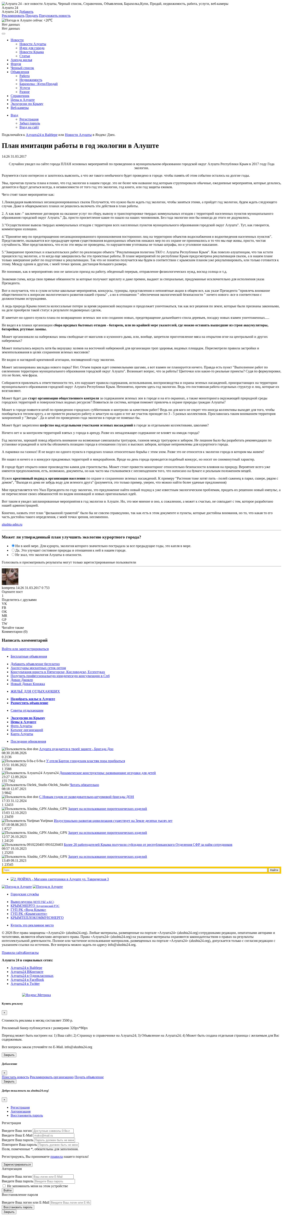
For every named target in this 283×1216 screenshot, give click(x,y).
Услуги (24, 88)
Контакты (31, 953)
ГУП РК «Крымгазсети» (29, 914)
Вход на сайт (29, 127)
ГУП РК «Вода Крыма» (28, 910)
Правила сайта (13, 953)
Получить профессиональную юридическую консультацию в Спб (60, 676)
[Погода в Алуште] (17, 887)
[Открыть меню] (3, 33)
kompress (8, 588)
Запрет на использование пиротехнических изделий (107, 809)
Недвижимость (30, 80)
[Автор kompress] (10, 576)
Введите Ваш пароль (17, 1140)
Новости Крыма (31, 52)
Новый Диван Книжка (28, 684)
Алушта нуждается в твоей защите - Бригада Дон (76, 749)
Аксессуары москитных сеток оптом (38, 668)
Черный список (22, 68)
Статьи (24, 56)
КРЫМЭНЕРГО (35, 906)
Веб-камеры (20, 108)
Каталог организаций (27, 730)
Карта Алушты (22, 734)
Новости (17, 40)
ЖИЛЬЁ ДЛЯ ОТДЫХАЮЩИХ (35, 691)
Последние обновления (28, 741)
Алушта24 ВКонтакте (27, 972)
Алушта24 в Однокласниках (32, 976)
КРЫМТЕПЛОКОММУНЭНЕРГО (37, 918)
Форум (16, 64)
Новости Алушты (32, 44)
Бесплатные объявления (29, 656)
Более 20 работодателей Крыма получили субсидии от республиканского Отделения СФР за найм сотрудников (148, 844)
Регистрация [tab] (20, 1107)
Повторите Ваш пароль (19, 1144)
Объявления (20, 72)
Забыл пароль (29, 123)
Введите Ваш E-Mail (17, 1135)
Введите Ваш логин (17, 1131)
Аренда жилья (21, 60)
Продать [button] (31, 15)
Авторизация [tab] (21, 1111)
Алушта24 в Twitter (25, 984)
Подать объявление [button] (89, 1077)
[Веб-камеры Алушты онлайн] (48, 887)
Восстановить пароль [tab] (27, 1115)
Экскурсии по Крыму (27, 104)
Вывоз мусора (32, 902)
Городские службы (25, 894)
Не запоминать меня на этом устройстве (37, 1186)
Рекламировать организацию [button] (52, 1077)
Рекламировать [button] (13, 15)
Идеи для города (31, 48)
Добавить (26, 12)
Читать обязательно (84, 785)
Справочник (20, 96)
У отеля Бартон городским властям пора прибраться (85, 761)
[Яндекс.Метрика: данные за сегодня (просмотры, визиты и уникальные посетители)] (36, 995)
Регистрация (28, 119)
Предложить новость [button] (55, 15)
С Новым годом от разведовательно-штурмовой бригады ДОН (86, 797)
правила (56, 1156)
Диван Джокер (22, 680)
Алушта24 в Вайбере (26, 968)
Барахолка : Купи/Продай (38, 84)
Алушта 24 (10, 12)
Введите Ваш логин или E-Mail (25, 1202)
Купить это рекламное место (32, 925)
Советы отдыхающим (27, 710)
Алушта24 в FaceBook (27, 980)
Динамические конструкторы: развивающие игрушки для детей (107, 773)
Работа (24, 76)
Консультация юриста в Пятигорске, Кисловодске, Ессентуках (58, 672)
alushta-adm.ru (12, 524)
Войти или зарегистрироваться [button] (25, 649)
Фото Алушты (21, 726)
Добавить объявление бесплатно (35, 664)
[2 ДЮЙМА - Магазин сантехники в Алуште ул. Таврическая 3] (60, 879)
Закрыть (9, 1055)
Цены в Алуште (23, 100)
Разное (24, 92)
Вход (14, 115)
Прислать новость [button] (15, 1077)
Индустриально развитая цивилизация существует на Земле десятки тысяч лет (113, 821)
